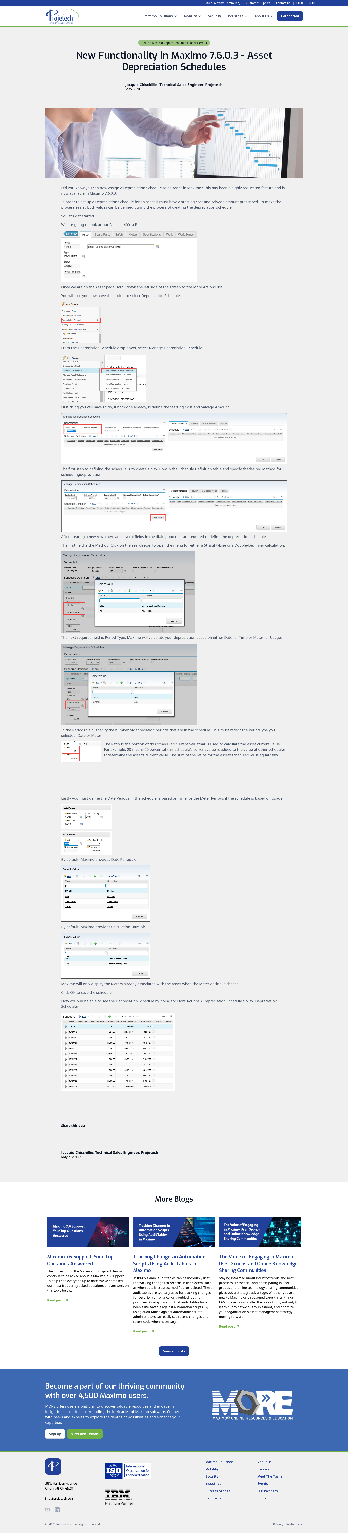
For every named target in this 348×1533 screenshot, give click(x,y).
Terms (265, 1524)
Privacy (278, 1524)
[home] (62, 16)
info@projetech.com (59, 1498)
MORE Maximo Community (222, 3)
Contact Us (283, 3)
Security (214, 16)
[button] (161, 16)
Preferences (294, 1524)
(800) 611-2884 (305, 3)
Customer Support (258, 3)
